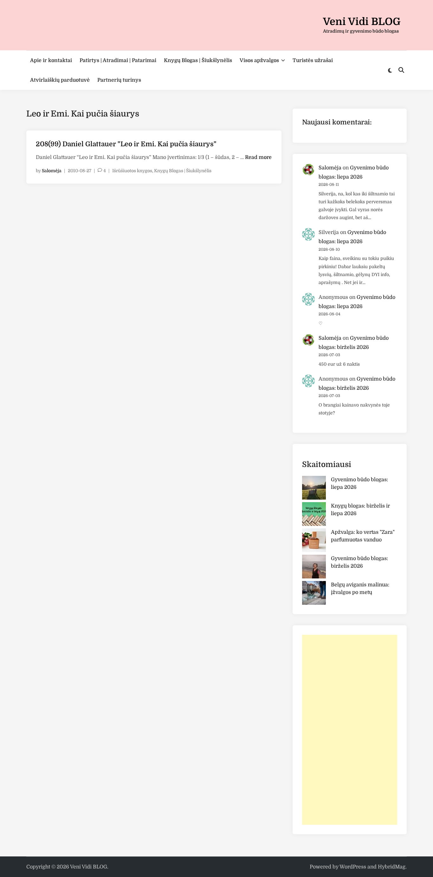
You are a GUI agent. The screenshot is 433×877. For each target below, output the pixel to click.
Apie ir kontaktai (51, 60)
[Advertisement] (349, 730)
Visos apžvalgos (259, 60)
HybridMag (391, 867)
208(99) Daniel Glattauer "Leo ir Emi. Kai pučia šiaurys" (126, 144)
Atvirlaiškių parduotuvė (60, 80)
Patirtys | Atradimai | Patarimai (118, 60)
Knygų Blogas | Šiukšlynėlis (198, 60)
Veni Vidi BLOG (361, 22)
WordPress (352, 867)
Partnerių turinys (119, 80)
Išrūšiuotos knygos (132, 170)
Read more (258, 157)
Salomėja (51, 170)
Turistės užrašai (313, 60)
